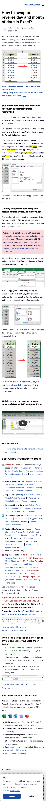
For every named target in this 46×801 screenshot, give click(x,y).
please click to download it (22, 385)
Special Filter (10, 547)
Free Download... (19, 630)
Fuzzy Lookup (28, 501)
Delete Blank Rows (25, 484)
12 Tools (26, 555)
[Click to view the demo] (23, 96)
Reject (31, 796)
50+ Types (36, 558)
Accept (12, 796)
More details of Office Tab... (15, 684)
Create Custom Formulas (22, 471)
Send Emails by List (14, 544)
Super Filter (31, 544)
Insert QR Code (25, 567)
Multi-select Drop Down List (23, 511)
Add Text (37, 555)
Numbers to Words (19, 573)
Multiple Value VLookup (15, 498)
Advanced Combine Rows (16, 580)
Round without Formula (22, 491)
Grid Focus (26, 529)
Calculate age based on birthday (19, 564)
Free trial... (9, 251)
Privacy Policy (15, 791)
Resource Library (28, 535)
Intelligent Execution (22, 468)
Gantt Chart (11, 561)
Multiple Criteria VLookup (29, 495)
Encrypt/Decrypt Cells (27, 541)
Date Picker (18, 538)
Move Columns (21, 518)
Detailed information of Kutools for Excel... (21, 248)
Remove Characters (13, 558)
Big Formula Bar (19, 532)
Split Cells (32, 580)
